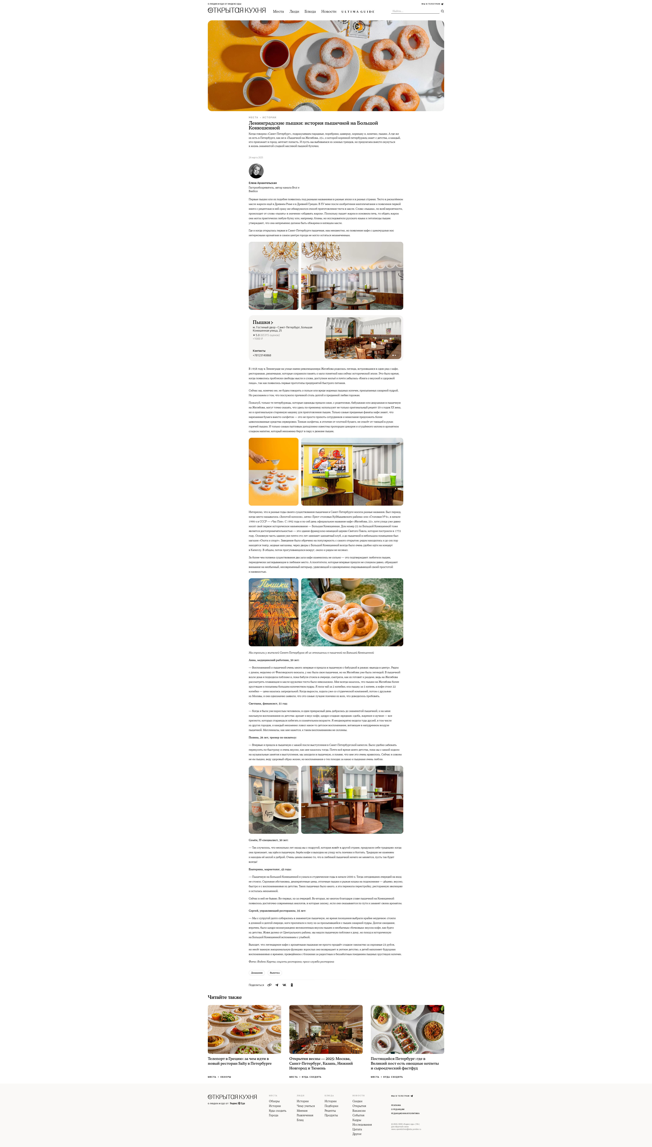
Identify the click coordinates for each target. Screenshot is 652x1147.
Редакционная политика (405, 1113)
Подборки (331, 1106)
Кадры (356, 1120)
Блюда (310, 11)
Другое (356, 1134)
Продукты (331, 1115)
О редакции (397, 1109)
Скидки (357, 1101)
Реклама (396, 1105)
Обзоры (225, 1077)
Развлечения (305, 1115)
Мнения (302, 1111)
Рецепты (330, 1111)
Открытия (359, 1106)
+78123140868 (262, 355)
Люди (294, 11)
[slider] (363, 338)
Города (273, 1115)
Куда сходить (311, 1077)
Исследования (362, 1125)
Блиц (300, 1120)
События (358, 1115)
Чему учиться (306, 1106)
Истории (269, 117)
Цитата (357, 1130)
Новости (328, 11)
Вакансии (359, 1111)
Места (278, 11)
